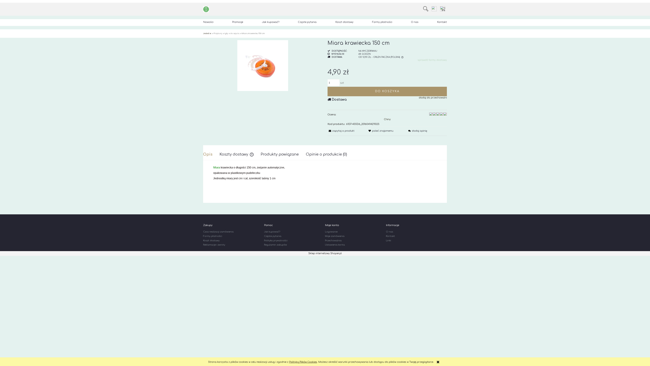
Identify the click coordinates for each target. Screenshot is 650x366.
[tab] (211, 154)
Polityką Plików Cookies (303, 362)
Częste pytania (272, 236)
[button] (341, 131)
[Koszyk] (443, 8)
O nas (389, 232)
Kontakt (390, 236)
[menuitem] (208, 22)
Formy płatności (212, 236)
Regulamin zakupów (275, 245)
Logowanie (331, 232)
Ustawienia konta (335, 245)
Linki (388, 240)
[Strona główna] (206, 9)
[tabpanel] (325, 181)
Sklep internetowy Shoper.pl (325, 253)
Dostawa (339, 99)
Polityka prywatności (275, 240)
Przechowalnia (333, 240)
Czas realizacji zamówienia (218, 232)
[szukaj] (425, 8)
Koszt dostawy (211, 240)
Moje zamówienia (334, 236)
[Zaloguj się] (434, 8)
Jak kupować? (272, 232)
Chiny (387, 119)
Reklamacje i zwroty (214, 245)
